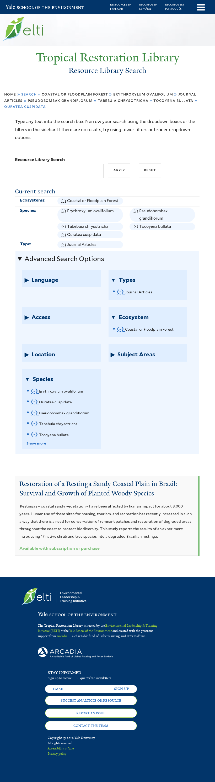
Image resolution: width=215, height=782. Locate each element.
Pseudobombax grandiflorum (60, 100)
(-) (64, 201)
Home (10, 94)
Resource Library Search (40, 159)
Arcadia (62, 636)
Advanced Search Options (64, 259)
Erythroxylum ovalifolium (143, 94)
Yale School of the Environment (19, 7)
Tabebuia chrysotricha (123, 100)
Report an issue (90, 713)
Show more (36, 443)
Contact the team (90, 726)
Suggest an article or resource (91, 701)
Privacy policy (57, 754)
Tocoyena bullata (173, 100)
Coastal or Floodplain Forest (75, 94)
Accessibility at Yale (61, 748)
